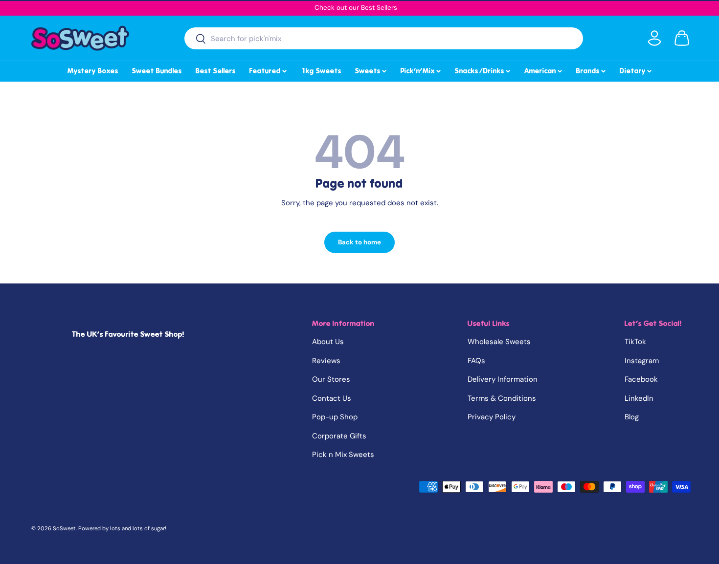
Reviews (326, 361)
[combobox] (383, 38)
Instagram (642, 361)
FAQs (476, 361)
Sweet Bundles (157, 71)
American (543, 69)
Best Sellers (379, 7)
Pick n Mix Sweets (343, 454)
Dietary (636, 69)
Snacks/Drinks (483, 69)
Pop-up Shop (335, 417)
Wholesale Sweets (499, 342)
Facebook (641, 379)
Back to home (359, 242)
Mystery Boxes (92, 71)
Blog (632, 417)
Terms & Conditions (502, 398)
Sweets (371, 69)
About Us (328, 342)
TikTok (635, 342)
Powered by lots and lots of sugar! (122, 528)
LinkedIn (639, 398)
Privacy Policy (492, 417)
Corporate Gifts (339, 436)
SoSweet (64, 528)
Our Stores (331, 379)
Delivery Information (503, 379)
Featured (268, 69)
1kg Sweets (321, 71)
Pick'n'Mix (421, 69)
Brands (591, 69)
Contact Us (331, 398)
